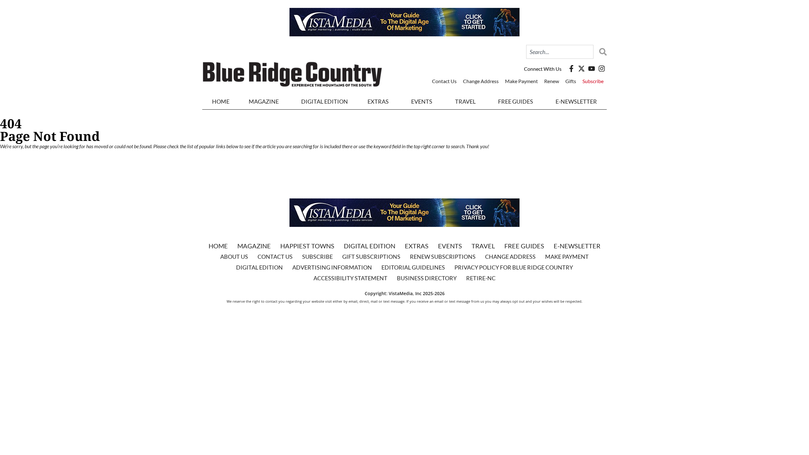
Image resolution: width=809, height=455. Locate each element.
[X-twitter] (581, 69)
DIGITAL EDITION (324, 101)
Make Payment (521, 81)
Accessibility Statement (350, 278)
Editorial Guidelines (413, 267)
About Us (234, 256)
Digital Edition (369, 246)
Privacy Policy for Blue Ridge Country (513, 267)
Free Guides (515, 101)
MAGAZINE (264, 101)
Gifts (570, 81)
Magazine (254, 246)
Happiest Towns (307, 246)
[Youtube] (592, 69)
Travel (465, 101)
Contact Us (444, 81)
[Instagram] (602, 69)
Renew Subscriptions (443, 256)
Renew (551, 81)
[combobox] (559, 52)
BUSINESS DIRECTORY (427, 278)
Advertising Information (332, 267)
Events (421, 101)
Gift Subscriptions (371, 256)
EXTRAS (378, 101)
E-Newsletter (576, 101)
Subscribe (593, 81)
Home (220, 101)
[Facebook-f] (571, 69)
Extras (417, 246)
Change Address (481, 81)
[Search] (601, 52)
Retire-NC (481, 278)
